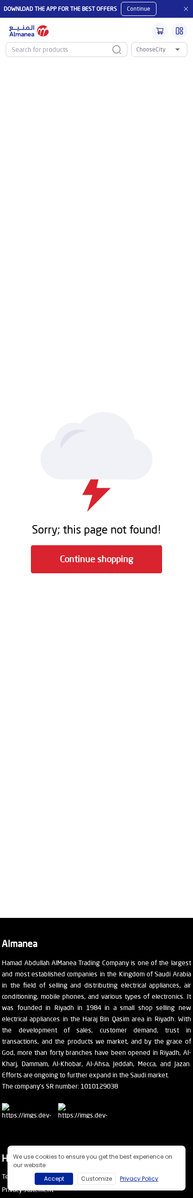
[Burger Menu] (179, 31)
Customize (96, 1179)
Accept (54, 1179)
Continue (138, 8)
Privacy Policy (139, 1179)
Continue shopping (97, 558)
